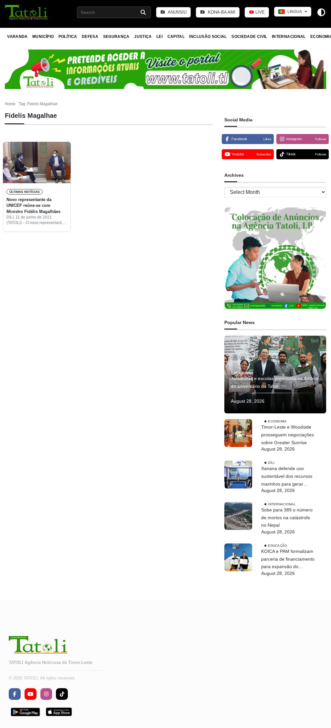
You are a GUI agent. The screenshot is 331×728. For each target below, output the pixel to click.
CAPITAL (176, 36)
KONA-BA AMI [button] (221, 12)
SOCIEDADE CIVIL (249, 36)
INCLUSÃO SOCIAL (208, 36)
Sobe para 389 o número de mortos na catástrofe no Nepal (287, 517)
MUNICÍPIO (43, 36)
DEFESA (90, 36)
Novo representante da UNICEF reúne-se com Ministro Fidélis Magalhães (33, 205)
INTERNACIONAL (289, 36)
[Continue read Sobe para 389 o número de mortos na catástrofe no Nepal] (238, 516)
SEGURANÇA (116, 36)
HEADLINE (242, 373)
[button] (26, 12)
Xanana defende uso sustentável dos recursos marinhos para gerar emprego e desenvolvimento (286, 477)
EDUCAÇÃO (277, 545)
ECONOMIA (277, 421)
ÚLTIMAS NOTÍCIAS (24, 192)
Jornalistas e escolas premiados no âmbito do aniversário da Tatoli (274, 382)
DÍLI (271, 463)
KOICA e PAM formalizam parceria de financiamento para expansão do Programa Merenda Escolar (288, 560)
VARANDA (17, 36)
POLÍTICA (68, 36)
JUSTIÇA (143, 36)
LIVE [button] (259, 12)
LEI (159, 36)
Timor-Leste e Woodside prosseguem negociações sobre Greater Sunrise (287, 434)
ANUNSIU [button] (177, 12)
